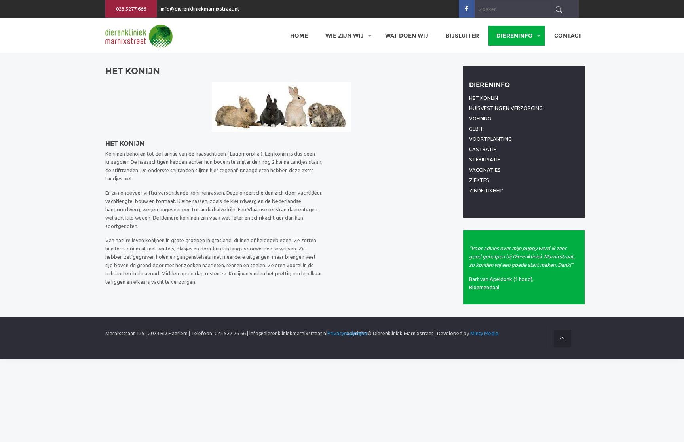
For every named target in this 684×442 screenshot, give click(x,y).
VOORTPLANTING (490, 139)
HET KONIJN (483, 98)
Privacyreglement (347, 333)
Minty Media (484, 333)
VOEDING (480, 118)
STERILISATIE (484, 159)
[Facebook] (467, 8)
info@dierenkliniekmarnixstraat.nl (200, 8)
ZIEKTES (479, 180)
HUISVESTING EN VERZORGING (506, 108)
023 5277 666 (131, 8)
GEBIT (476, 128)
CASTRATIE (482, 149)
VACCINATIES (485, 170)
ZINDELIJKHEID (486, 190)
